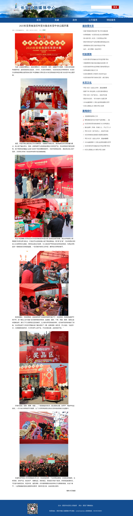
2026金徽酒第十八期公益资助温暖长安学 (96, 102)
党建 (57, 20)
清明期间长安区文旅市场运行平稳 (94, 45)
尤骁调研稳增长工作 (91, 116)
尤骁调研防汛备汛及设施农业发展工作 (95, 63)
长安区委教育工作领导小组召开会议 (95, 74)
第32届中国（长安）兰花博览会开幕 (95, 38)
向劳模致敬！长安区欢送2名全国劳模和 (96, 34)
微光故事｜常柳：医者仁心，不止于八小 (98, 127)
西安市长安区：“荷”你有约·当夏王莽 (95, 98)
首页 (38, 20)
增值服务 (111, 20)
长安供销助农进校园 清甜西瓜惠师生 (96, 135)
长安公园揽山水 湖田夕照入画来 (93, 106)
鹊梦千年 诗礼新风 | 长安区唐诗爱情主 (95, 91)
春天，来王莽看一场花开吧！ (92, 49)
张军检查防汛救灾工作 (90, 70)
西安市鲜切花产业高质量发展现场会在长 (96, 42)
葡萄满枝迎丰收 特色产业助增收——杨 (97, 120)
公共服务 (93, 20)
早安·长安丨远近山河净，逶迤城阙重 (95, 88)
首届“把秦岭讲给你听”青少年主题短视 (95, 31)
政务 (75, 20)
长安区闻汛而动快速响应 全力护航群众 (97, 123)
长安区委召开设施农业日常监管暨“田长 (96, 59)
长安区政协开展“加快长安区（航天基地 (96, 77)
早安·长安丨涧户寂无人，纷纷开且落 (95, 95)
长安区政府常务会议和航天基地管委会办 (96, 66)
